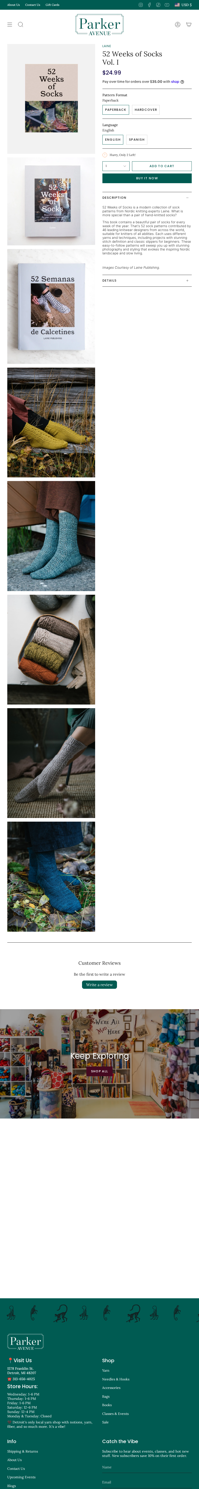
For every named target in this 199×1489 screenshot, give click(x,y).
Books (107, 1405)
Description (114, 197)
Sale (105, 1422)
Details (109, 280)
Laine (106, 46)
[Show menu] (10, 24)
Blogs (11, 1486)
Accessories (111, 1388)
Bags (105, 1396)
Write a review (99, 984)
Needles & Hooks (115, 1379)
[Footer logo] (25, 1342)
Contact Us (32, 5)
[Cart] (188, 24)
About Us (13, 5)
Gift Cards (52, 5)
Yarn (105, 1370)
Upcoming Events (21, 1477)
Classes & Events (115, 1414)
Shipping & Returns (22, 1451)
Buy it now (147, 178)
